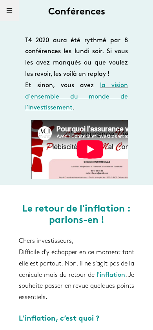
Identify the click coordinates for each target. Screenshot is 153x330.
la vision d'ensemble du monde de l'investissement (76, 96)
